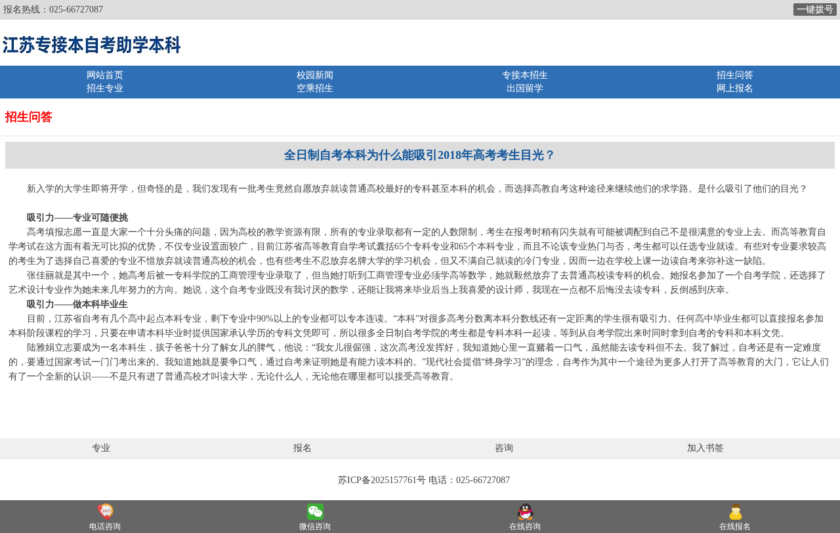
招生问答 (735, 75)
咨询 (504, 448)
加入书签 (705, 448)
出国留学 (525, 88)
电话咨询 (105, 526)
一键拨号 (815, 9)
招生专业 (105, 88)
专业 (101, 448)
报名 (302, 448)
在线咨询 (525, 526)
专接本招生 (525, 75)
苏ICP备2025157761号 (382, 480)
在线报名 (735, 526)
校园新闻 (315, 75)
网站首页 (105, 75)
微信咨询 (315, 526)
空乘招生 (315, 88)
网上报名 (735, 88)
